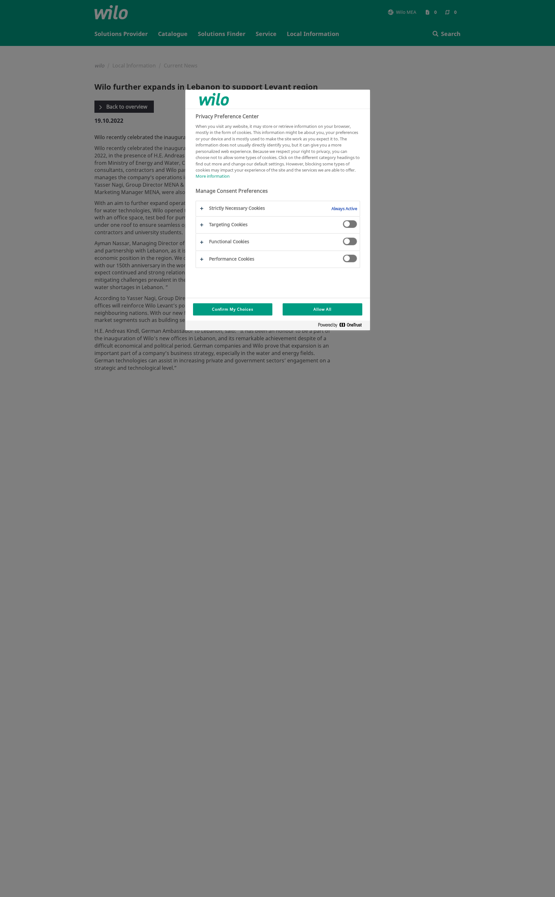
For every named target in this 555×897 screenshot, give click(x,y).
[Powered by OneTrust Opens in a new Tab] (342, 326)
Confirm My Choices (232, 309)
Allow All (322, 309)
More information (213, 176)
